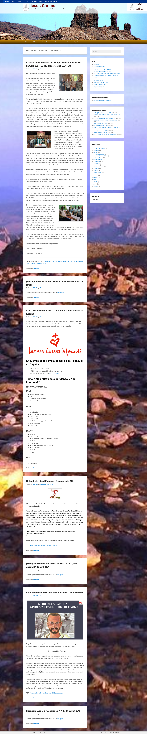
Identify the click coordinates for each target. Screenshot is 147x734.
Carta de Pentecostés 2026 (100, 125)
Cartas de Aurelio (99, 154)
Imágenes (95, 170)
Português (60, 292)
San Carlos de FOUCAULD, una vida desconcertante (106, 73)
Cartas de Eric (99, 157)
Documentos (96, 161)
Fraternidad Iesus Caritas (46, 69)
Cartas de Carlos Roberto (101, 156)
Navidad (95, 174)
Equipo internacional (98, 166)
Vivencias (95, 186)
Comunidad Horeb (97, 159)
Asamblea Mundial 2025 (99, 148)
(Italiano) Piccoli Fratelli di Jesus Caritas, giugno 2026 (106, 114)
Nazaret (95, 79)
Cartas (57, 41)
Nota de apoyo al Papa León (100, 132)
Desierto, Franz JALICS (99, 86)
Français (60, 574)
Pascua (95, 181)
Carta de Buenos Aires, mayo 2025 (102, 100)
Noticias (35, 41)
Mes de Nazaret (46, 41)
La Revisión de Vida (98, 80)
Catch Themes (118, 732)
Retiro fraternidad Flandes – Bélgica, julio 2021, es (45, 545)
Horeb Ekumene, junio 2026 (100, 123)
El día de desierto (97, 88)
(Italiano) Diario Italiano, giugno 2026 (102, 113)
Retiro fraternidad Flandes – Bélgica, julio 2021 (50, 481)
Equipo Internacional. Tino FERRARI (102, 70)
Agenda (76, 41)
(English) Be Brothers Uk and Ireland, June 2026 (105, 120)
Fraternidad (96, 168)
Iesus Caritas (43, 5)
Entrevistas (96, 165)
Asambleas (67, 41)
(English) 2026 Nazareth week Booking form (104, 118)
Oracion (95, 177)
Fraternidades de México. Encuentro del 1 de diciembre (54, 592)
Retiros (95, 183)
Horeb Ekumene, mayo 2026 (100, 131)
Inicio (26, 41)
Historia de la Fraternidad (99, 84)
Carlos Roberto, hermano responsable (102, 68)
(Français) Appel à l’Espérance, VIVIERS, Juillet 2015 (53, 710)
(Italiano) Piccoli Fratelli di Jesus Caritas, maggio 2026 (106, 127)
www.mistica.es (54, 373)
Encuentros (36, 268)
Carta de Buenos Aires (99, 66)
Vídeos (95, 184)
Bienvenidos (96, 64)
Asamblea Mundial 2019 (99, 147)
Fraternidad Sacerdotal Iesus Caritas (102, 71)
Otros (94, 179)
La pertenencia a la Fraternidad (101, 82)
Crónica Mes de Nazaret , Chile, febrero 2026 (104, 134)
